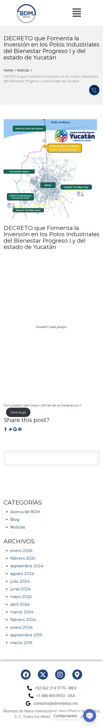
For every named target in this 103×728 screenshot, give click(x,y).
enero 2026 (21, 550)
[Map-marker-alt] (77, 674)
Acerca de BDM (25, 512)
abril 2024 (19, 604)
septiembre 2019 (26, 635)
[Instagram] (60, 674)
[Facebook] (26, 674)
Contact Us (94, 90)
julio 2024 (19, 581)
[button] (76, 12)
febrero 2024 (23, 619)
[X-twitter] (43, 674)
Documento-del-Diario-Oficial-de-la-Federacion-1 (42, 405)
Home (8, 70)
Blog (14, 519)
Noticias (23, 70)
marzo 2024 (21, 612)
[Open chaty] (89, 715)
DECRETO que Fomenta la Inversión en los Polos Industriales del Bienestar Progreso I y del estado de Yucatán (51, 237)
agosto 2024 (22, 573)
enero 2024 (21, 627)
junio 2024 (20, 589)
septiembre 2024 (26, 566)
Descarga (18, 412)
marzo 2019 (21, 642)
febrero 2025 (22, 558)
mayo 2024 (21, 596)
